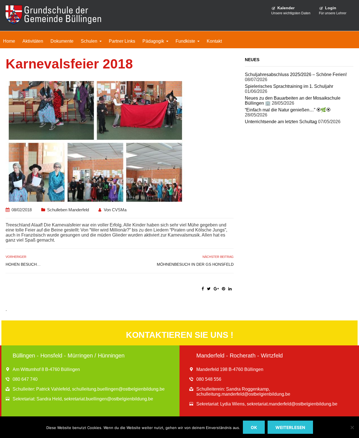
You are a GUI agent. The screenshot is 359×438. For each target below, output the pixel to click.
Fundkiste (185, 41)
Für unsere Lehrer (332, 13)
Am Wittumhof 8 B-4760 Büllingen (46, 369)
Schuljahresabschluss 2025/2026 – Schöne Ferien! (296, 74)
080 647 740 (25, 379)
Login (330, 8)
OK (254, 427)
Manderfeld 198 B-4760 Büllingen (229, 369)
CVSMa (119, 209)
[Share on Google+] (216, 288)
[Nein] (352, 427)
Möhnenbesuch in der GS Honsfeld (195, 264)
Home (9, 41)
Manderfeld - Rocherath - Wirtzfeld (239, 355)
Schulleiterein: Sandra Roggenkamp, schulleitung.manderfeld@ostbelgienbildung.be (243, 391)
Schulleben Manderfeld (68, 209)
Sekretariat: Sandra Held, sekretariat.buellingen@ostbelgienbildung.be (83, 398)
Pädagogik (153, 41)
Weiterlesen (290, 427)
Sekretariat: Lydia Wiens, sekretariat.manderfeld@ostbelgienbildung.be (266, 404)
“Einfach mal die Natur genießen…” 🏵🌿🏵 (287, 109)
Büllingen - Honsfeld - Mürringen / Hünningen (69, 355)
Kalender (285, 8)
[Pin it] (223, 288)
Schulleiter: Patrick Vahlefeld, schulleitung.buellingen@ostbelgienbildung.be (89, 389)
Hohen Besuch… (23, 264)
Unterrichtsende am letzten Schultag (281, 121)
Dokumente (61, 41)
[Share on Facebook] (203, 288)
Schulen (89, 41)
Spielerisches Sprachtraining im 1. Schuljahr (289, 86)
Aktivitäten (32, 41)
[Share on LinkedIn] (230, 288)
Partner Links (122, 41)
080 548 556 (208, 379)
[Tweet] (209, 288)
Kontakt (214, 41)
